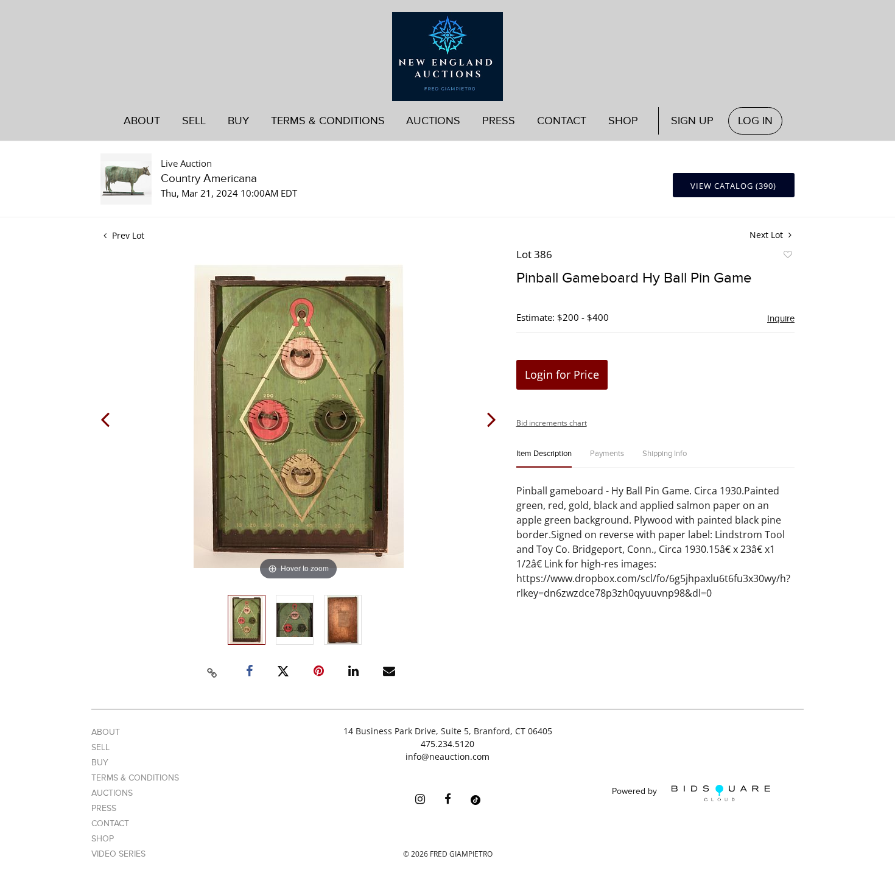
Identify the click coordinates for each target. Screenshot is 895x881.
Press (498, 120)
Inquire (781, 318)
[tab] (544, 458)
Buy (99, 762)
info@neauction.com (447, 756)
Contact (561, 120)
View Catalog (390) (733, 185)
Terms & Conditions (328, 120)
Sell (100, 747)
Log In (755, 120)
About (142, 120)
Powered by (635, 792)
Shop (623, 120)
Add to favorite (787, 256)
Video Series (118, 854)
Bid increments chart (551, 423)
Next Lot (767, 235)
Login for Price (562, 374)
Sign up (692, 120)
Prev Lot (127, 235)
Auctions (112, 793)
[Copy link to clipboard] (212, 671)
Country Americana (209, 179)
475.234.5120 (447, 743)
